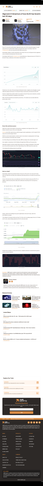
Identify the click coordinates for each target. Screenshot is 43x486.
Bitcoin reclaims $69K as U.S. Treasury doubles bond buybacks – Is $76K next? (19, 339)
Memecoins (4, 449)
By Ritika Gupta (15, 300)
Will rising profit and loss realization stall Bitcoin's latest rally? (36, 298)
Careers (4, 467)
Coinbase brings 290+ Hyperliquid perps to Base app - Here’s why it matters (16, 306)
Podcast (18, 449)
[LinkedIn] (12, 281)
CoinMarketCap (5, 50)
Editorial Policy (19, 462)
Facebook (31, 438)
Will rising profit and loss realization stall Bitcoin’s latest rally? (16, 322)
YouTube (31, 446)
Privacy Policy (19, 457)
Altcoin (13, 303)
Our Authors (5, 460)
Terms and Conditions (21, 460)
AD (41, 0)
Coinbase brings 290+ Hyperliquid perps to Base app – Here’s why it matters (19, 327)
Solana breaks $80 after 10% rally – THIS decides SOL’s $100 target (16, 298)
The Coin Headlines (20, 465)
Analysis (4, 444)
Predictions (18, 441)
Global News (5, 451)
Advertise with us (6, 465)
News (13, 295)
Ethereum (4, 438)
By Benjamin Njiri (6, 340)
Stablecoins (5, 446)
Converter (18, 444)
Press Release (19, 438)
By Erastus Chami (35, 308)
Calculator (18, 446)
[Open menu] (3, 7)
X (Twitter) (31, 436)
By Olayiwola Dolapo (36, 300)
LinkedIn (31, 441)
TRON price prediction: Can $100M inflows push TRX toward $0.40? (36, 306)
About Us (4, 457)
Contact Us (5, 462)
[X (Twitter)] (10, 281)
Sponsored (18, 436)
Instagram (31, 444)
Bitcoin (33, 295)
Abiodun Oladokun (8, 21)
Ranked (3, 132)
